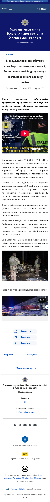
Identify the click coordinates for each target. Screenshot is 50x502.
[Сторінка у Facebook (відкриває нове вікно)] (15, 425)
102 (25, 402)
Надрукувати (26, 331)
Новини (9, 54)
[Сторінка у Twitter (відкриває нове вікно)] (20, 425)
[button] (25, 368)
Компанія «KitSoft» (18, 489)
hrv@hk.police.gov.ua (25, 412)
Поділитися (25, 337)
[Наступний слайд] (47, 307)
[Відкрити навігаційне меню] (10, 9)
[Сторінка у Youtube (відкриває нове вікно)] (25, 425)
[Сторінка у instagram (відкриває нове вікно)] (30, 425)
